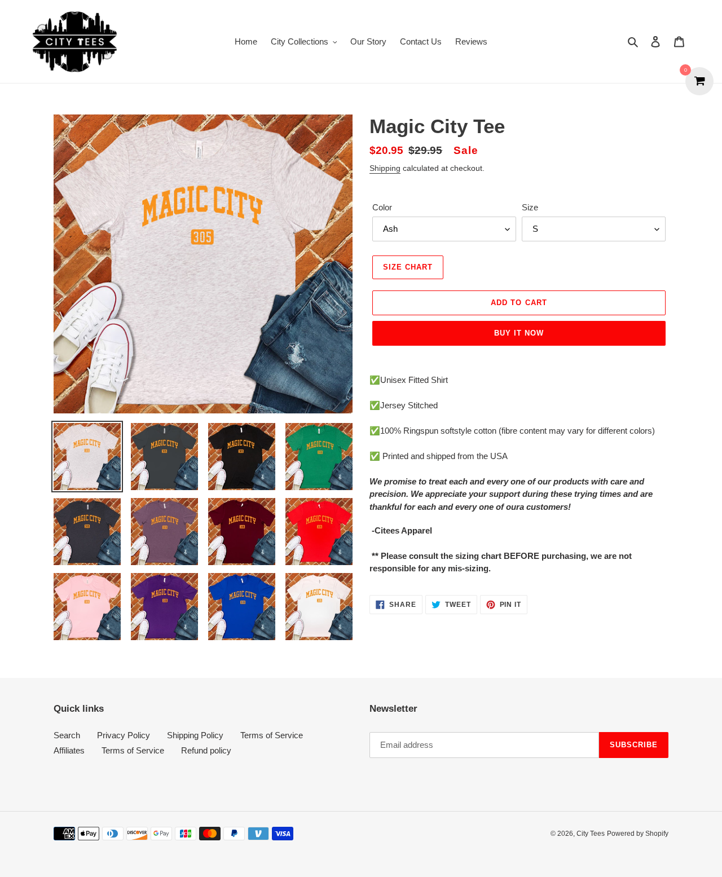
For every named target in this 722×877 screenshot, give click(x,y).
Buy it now (519, 333)
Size (530, 207)
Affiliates (69, 750)
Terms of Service (271, 735)
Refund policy (206, 750)
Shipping (384, 168)
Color (382, 207)
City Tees (590, 834)
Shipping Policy (195, 735)
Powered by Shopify (637, 834)
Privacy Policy (123, 735)
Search (67, 735)
